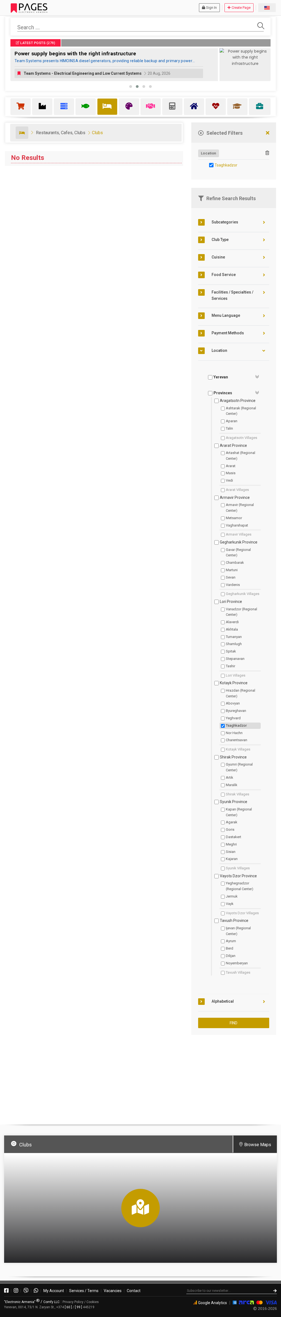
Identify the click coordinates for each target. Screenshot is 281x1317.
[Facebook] (6, 1291)
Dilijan (230, 956)
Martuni (232, 570)
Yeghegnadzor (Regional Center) (239, 886)
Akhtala (232, 629)
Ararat (230, 466)
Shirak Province (233, 757)
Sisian (230, 852)
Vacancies (113, 1291)
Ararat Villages (237, 490)
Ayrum (231, 941)
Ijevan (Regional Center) (238, 931)
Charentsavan (236, 740)
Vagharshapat (237, 525)
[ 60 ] (68, 1307)
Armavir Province (235, 497)
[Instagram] (16, 1291)
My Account (53, 1291)
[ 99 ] (78, 1307)
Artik (229, 777)
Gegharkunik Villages (242, 594)
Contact (133, 1291)
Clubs (97, 132)
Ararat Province (233, 445)
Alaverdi (232, 622)
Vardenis (233, 585)
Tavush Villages (238, 972)
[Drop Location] (267, 153)
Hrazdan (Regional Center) (240, 693)
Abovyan (233, 703)
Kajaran (232, 859)
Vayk (230, 904)
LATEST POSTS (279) (37, 43)
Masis (230, 473)
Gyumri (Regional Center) (239, 767)
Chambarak (235, 562)
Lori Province (231, 601)
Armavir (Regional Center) (240, 508)
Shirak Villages (237, 794)
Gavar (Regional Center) (238, 552)
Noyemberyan (237, 963)
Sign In (211, 7)
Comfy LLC (51, 1302)
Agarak (231, 822)
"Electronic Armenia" (20, 1302)
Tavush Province (234, 920)
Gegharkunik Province (238, 542)
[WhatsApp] (36, 1291)
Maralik (231, 785)
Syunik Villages (238, 868)
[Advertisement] (233, 1077)
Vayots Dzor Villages (242, 913)
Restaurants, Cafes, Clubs (60, 132)
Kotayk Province (234, 683)
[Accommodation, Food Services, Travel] (22, 132)
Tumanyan (234, 637)
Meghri (231, 844)
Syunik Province (233, 802)
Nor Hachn (234, 733)
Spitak (231, 651)
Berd (229, 948)
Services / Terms (84, 1291)
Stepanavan (235, 659)
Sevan (230, 577)
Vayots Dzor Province (238, 876)
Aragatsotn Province (237, 400)
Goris (230, 829)
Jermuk (232, 896)
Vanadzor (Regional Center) (241, 612)
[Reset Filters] (267, 133)
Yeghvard (233, 718)
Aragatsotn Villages (241, 438)
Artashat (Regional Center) (240, 456)
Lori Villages (235, 675)
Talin (229, 428)
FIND (233, 1023)
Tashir (230, 666)
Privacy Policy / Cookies (81, 1302)
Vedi (229, 480)
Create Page (241, 7)
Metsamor (234, 518)
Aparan (231, 421)
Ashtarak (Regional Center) (241, 411)
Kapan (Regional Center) (239, 812)
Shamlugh (234, 644)
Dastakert (233, 837)
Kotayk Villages (238, 749)
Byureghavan (236, 711)
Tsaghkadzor (226, 165)
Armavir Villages (238, 534)
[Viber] (26, 1291)
